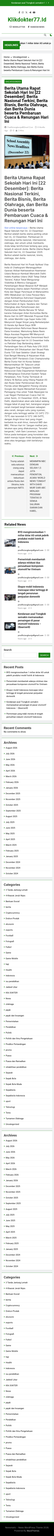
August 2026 (11, 748)
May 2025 (10, 833)
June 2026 (10, 759)
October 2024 (12, 873)
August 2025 (11, 816)
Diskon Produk (12, 918)
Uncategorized (13, 81)
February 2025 (12, 851)
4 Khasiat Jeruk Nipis (15, 895)
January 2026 (12, 788)
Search (8, 649)
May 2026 (10, 765)
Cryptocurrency (13, 913)
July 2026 (10, 753)
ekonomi (10, 924)
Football (9, 935)
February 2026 (12, 782)
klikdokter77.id (27, 19)
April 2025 (10, 839)
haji (7, 964)
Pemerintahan (12, 1021)
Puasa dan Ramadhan (15, 1061)
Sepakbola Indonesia (15, 1095)
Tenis (8, 1113)
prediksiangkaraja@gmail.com (20, 127)
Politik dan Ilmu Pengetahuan (19, 1038)
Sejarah (9, 1073)
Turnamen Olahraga (15, 1118)
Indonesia (10, 975)
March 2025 (11, 845)
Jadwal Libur (11, 987)
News (8, 998)
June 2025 (10, 828)
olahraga (10, 1004)
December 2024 (13, 862)
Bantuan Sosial (13, 901)
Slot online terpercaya (15, 227)
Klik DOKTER (11, 992)
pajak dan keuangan (15, 1015)
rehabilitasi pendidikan (16, 1067)
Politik (9, 1032)
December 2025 (13, 793)
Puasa (8, 1055)
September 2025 (13, 811)
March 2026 (11, 776)
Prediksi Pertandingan (16, 1044)
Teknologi (10, 1107)
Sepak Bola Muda (14, 1084)
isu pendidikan (12, 981)
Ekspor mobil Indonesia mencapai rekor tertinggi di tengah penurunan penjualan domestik (24, 693)
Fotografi (10, 941)
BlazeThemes (33, 1531)
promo (9, 1050)
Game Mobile (12, 958)
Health (9, 970)
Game (8, 952)
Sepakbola (10, 1090)
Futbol (8, 947)
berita (8, 907)
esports (9, 930)
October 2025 (12, 805)
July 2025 (10, 822)
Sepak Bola (11, 1078)
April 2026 (10, 771)
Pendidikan (11, 1027)
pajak (8, 1010)
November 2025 (13, 799)
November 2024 (13, 868)
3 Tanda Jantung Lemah (17, 890)
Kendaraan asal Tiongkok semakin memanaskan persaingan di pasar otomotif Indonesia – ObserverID (27, 3)
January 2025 (12, 856)
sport (8, 1101)
